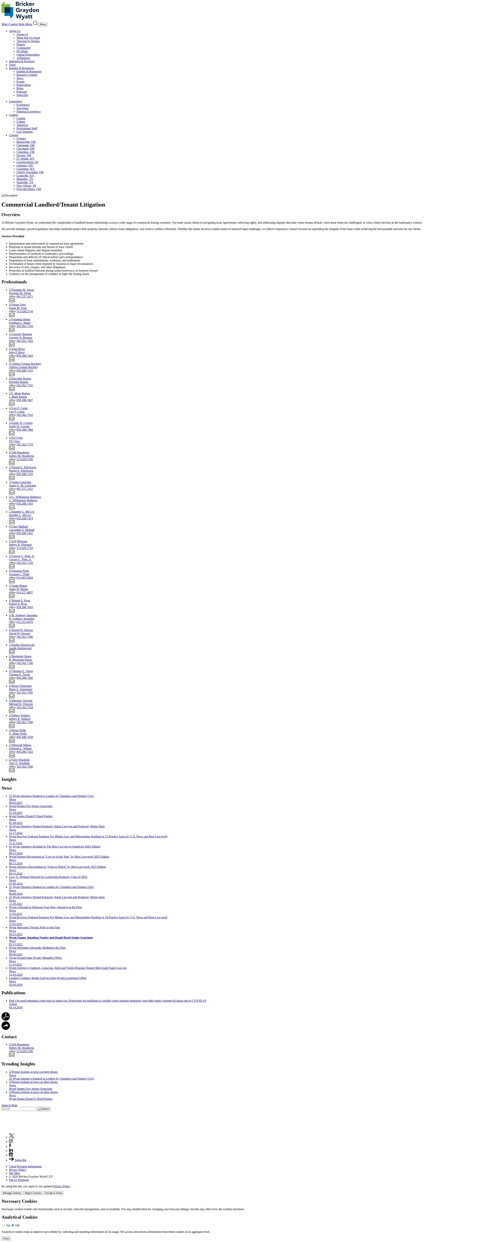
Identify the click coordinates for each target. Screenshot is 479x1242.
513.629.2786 (24, 459)
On (8, 1225)
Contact (13, 135)
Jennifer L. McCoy (20, 515)
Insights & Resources (21, 68)
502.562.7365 (24, 692)
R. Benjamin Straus (20, 659)
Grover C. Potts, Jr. (20, 559)
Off (17, 1225)
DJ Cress (14, 441)
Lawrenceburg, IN (27, 162)
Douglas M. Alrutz (20, 293)
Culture (20, 121)
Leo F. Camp (17, 411)
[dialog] (239, 1190)
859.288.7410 (24, 503)
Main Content (9, 24)
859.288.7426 (24, 677)
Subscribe (22, 95)
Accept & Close (53, 1193)
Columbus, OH (25, 152)
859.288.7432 (24, 751)
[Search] (35, 24)
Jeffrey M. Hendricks (21, 456)
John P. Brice (17, 352)
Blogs (19, 88)
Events (20, 81)
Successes (22, 108)
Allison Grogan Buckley (23, 367)
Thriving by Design (28, 41)
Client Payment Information (25, 1166)
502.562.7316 (24, 326)
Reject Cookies (33, 1193)
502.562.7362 (24, 341)
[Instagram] (11, 1141)
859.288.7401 (24, 533)
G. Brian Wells (18, 733)
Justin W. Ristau (18, 589)
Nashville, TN (24, 182)
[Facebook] (10, 1146)
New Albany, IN (26, 185)
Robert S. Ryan (18, 603)
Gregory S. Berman (20, 337)
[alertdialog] (239, 1220)
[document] (239, 1220)
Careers (13, 114)
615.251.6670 (24, 622)
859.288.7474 (24, 518)
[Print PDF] (5, 1019)
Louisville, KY (25, 175)
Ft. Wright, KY (25, 158)
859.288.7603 (24, 607)
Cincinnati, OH (25, 145)
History (20, 44)
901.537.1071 (24, 296)
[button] (5, 1028)
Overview (10, 214)
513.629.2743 (24, 548)
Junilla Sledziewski (20, 648)
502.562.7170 (24, 444)
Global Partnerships (28, 54)
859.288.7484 (24, 429)
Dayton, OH (23, 155)
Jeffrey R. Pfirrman (20, 544)
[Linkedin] (11, 1150)
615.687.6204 (24, 577)
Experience (15, 101)
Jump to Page (9, 1105)
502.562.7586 (24, 636)
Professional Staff (26, 128)
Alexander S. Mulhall (21, 529)
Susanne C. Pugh (19, 574)
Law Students (24, 131)
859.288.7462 (24, 355)
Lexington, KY (25, 168)
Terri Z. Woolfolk (19, 763)
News (19, 78)
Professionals (14, 281)
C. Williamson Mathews (23, 500)
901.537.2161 (24, 488)
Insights (8, 779)
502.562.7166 (24, 663)
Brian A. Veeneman (20, 689)
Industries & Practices (22, 61)
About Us (15, 31)
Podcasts (21, 91)
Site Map (14, 1173)
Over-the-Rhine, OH (28, 189)
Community (23, 47)
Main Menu (25, 24)
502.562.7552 (24, 414)
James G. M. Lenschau (22, 485)
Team (12, 64)
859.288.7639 (24, 737)
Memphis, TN (24, 179)
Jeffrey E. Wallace (19, 718)
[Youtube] (11, 1155)
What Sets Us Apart (28, 37)
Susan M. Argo (18, 308)
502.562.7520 (24, 562)
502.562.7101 (24, 385)
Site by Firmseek (19, 1180)
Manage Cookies (12, 1193)
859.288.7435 (24, 474)
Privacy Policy (17, 1169)
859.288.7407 (24, 400)
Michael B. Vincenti (21, 704)
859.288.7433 (24, 370)
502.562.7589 (24, 722)
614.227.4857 (24, 592)
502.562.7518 (24, 707)
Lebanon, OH (24, 165)
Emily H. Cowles (19, 426)
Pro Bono (22, 51)
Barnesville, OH (26, 141)
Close (6, 1238)
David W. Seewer (19, 633)
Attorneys (22, 125)
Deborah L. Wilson (20, 748)
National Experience (28, 111)
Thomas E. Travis (19, 674)
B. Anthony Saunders (21, 618)
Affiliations (23, 58)
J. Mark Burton (18, 396)
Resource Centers (26, 74)
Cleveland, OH (25, 148)
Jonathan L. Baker (20, 322)
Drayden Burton (18, 382)
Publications (23, 85)
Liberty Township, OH (30, 172)
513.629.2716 (24, 311)
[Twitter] (11, 1137)
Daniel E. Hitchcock (21, 470)
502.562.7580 (24, 766)
